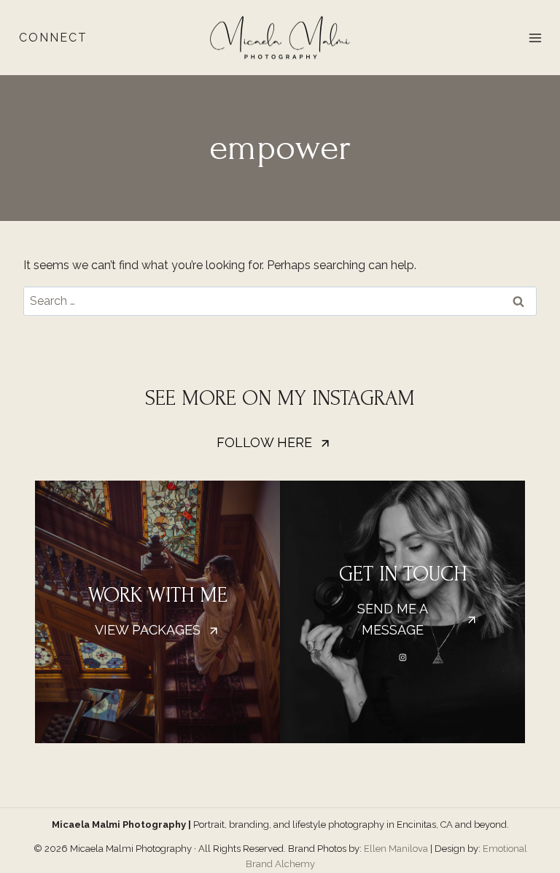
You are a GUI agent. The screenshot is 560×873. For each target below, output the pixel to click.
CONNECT (53, 37)
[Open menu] (534, 37)
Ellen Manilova (396, 848)
